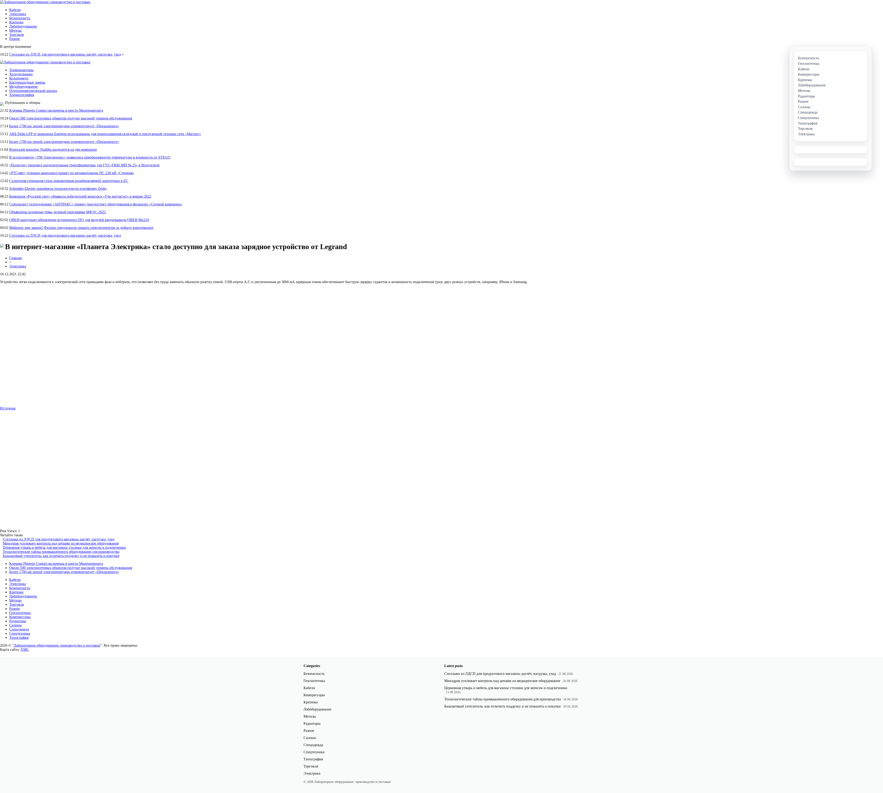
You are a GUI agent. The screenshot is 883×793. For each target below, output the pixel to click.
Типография (19, 638)
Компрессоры (20, 617)
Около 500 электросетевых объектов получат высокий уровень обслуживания (70, 118)
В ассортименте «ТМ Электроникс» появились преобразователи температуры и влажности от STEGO (89, 157)
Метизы (15, 30)
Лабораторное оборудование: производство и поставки (57, 645)
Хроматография (21, 95)
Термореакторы (21, 70)
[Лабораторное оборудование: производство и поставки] (45, 2)
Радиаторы (17, 621)
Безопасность (19, 18)
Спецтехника (19, 633)
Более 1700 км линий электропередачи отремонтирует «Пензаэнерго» (64, 126)
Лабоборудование (23, 26)
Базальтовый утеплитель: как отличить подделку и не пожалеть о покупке (61, 556)
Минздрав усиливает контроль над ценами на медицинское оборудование (61, 543)
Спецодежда (19, 629)
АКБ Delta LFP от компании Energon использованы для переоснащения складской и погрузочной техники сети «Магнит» (105, 134)
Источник (8, 408)
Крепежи (16, 22)
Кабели (15, 10)
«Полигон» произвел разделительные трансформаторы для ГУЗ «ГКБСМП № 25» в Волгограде (84, 165)
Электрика (17, 14)
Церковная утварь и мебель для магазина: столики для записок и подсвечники (64, 547)
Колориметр (18, 78)
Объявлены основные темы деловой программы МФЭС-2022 (57, 212)
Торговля (16, 35)
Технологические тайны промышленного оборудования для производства (61, 552)
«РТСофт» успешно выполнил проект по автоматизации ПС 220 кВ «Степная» (71, 173)
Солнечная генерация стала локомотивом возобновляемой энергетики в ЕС (68, 181)
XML (24, 649)
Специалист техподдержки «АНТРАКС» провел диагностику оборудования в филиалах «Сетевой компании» (95, 204)
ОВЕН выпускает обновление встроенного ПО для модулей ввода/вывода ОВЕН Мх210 (79, 220)
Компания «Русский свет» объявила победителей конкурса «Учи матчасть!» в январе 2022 (80, 196)
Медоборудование (23, 86)
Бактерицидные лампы (27, 82)
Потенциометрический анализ (33, 91)
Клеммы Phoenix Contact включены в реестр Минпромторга (56, 110)
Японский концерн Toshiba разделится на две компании (53, 149)
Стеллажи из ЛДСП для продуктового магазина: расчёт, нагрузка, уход (65, 54)
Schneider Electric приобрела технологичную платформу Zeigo (57, 188)
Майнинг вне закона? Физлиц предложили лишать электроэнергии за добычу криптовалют (81, 228)
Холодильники (21, 74)
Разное (14, 39)
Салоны (15, 625)
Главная (15, 258)
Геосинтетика (20, 613)
